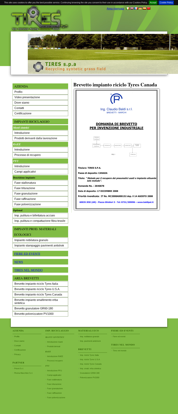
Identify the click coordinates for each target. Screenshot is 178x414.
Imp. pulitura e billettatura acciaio (34, 215)
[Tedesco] (140, 8)
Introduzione (22, 132)
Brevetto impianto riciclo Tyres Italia (36, 283)
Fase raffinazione (25, 198)
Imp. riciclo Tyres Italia (89, 355)
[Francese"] (136, 8)
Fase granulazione (26, 193)
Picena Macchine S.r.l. (23, 373)
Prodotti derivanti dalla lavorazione (35, 138)
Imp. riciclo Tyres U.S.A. (90, 359)
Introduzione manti (55, 342)
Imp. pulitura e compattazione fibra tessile (39, 220)
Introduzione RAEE (55, 356)
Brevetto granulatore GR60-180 (33, 308)
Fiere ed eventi (119, 336)
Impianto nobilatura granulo (31, 240)
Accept (153, 2)
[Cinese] (148, 8)
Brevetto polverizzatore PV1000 (34, 313)
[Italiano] (128, 8)
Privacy (17, 354)
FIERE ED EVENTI (27, 253)
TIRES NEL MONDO (28, 270)
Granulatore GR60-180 (89, 373)
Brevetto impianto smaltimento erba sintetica (36, 301)
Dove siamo (21, 102)
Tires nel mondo (119, 351)
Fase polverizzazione (27, 204)
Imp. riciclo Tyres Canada (91, 364)
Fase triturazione (24, 188)
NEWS (18, 262)
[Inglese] (132, 8)
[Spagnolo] (144, 8)
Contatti (19, 108)
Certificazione (22, 113)
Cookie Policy (166, 2)
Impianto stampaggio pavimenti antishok (39, 245)
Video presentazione (27, 97)
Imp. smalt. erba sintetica (90, 368)
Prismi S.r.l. (19, 368)
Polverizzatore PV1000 (89, 377)
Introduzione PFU (54, 371)
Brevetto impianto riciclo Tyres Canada (38, 294)
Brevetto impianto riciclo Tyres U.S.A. (37, 289)
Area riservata (115, 8)
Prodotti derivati (53, 346)
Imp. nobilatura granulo (89, 336)
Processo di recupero (27, 154)
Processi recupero (55, 361)
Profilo (18, 91)
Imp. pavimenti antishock (90, 341)
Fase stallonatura (25, 182)
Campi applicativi (25, 171)
